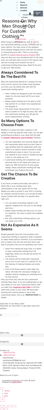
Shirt (24, 31)
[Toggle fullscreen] (6, 406)
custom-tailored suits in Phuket (22, 55)
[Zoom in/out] (2, 406)
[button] (22, 335)
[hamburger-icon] (40, 2)
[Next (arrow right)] (6, 409)
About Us (23, 5)
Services (23, 8)
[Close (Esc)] (14, 406)
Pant (6, 393)
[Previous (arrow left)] (2, 409)
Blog (22, 35)
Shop (22, 22)
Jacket (25, 26)
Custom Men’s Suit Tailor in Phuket (30, 16)
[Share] (10, 406)
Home (22, 2)
